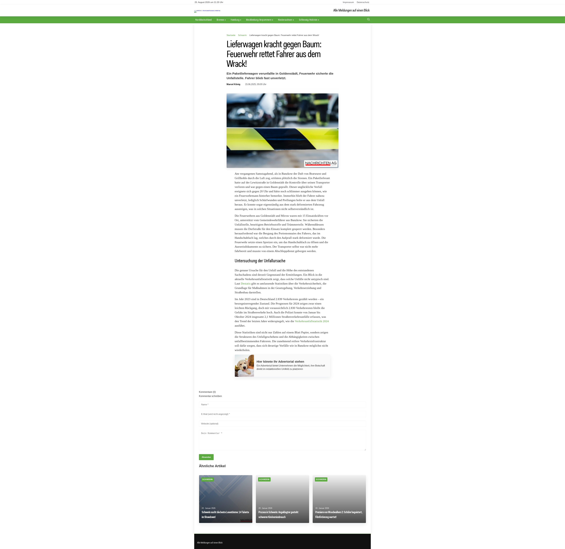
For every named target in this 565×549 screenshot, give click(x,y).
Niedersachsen (285, 19)
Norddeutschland (203, 19)
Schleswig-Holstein (308, 19)
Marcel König (233, 84)
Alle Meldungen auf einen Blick (351, 10)
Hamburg (235, 19)
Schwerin (242, 35)
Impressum (348, 2)
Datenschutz (363, 2)
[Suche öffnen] (368, 20)
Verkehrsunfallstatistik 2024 (312, 321)
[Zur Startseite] (207, 10)
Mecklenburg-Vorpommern (258, 19)
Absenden (206, 457)
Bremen (220, 19)
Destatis (246, 283)
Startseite (231, 35)
